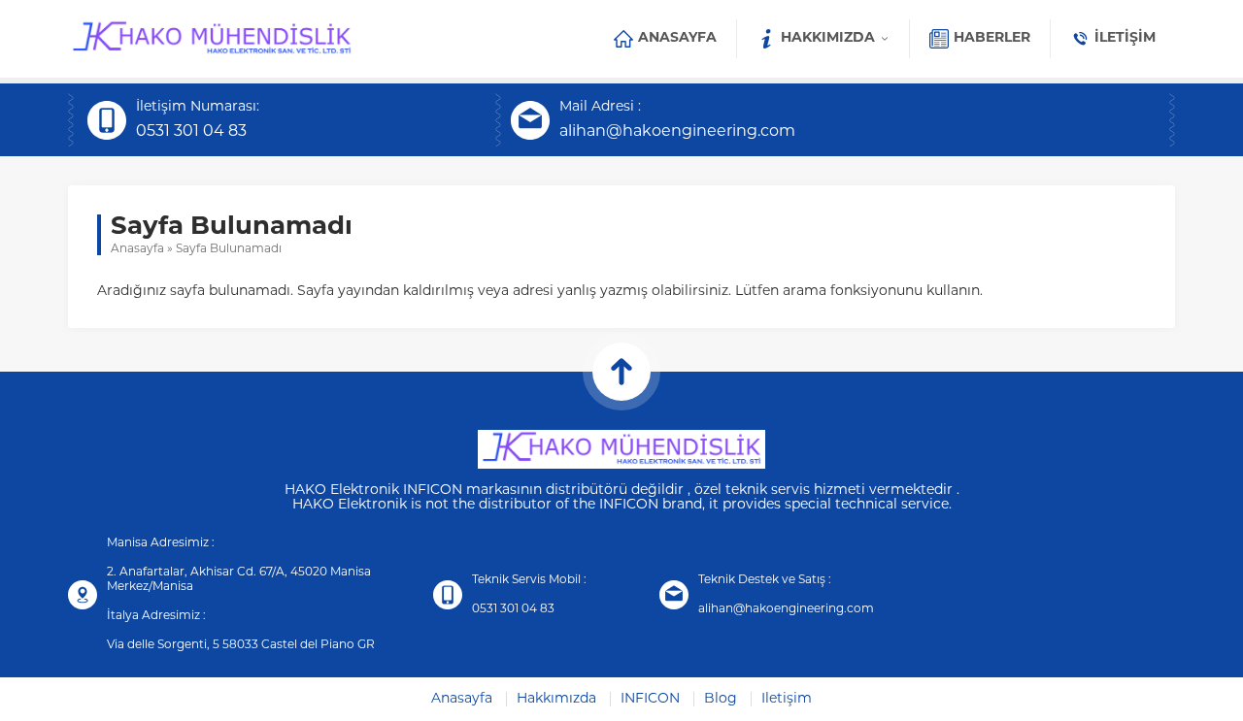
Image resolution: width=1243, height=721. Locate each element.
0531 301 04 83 (191, 132)
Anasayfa (137, 249)
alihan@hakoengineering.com (677, 132)
